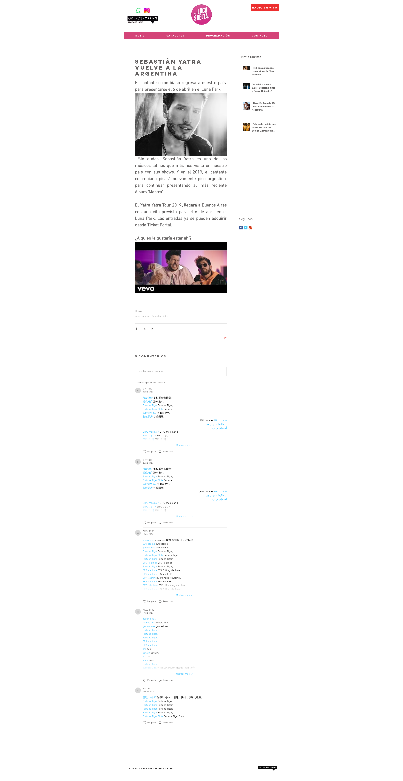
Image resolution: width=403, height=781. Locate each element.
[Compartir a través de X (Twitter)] (144, 328)
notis (137, 316)
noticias (146, 316)
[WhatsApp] (139, 10)
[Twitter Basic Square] (245, 227)
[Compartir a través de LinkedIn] (151, 328)
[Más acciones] (225, 390)
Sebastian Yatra (160, 316)
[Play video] (181, 267)
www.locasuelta (150, 768)
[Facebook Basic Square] (241, 227)
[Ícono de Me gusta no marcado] (145, 452)
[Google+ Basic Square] (250, 227)
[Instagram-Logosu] (147, 10)
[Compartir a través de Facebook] (136, 328)
